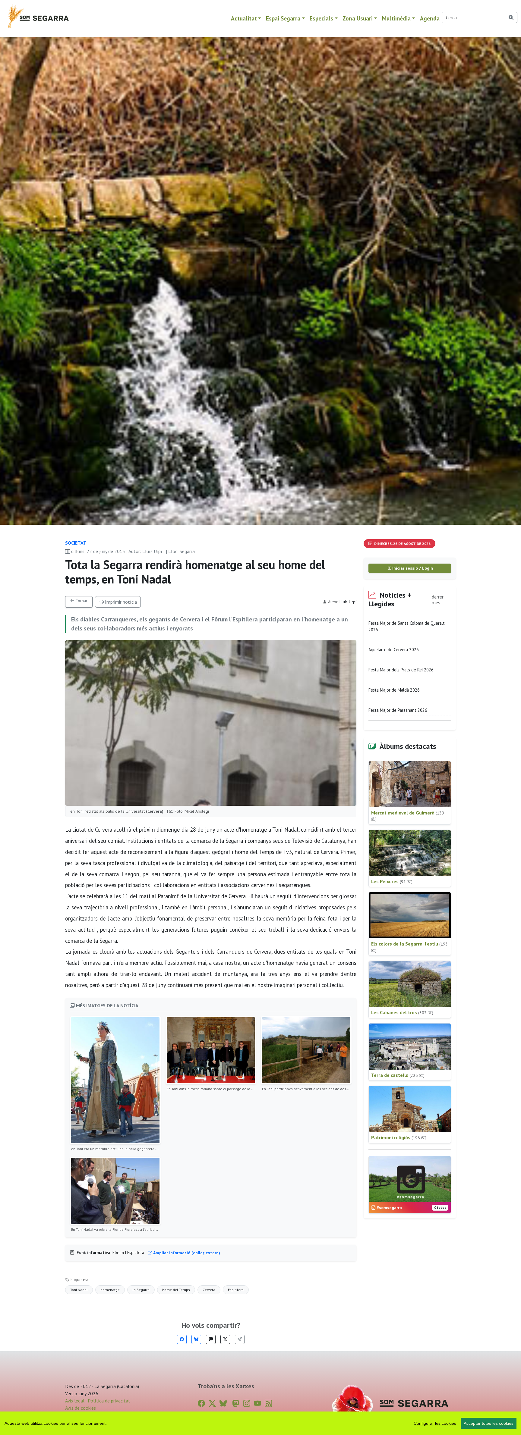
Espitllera (236, 1289)
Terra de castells (398, 1075)
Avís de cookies (80, 1408)
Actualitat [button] (244, 18)
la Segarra (141, 1289)
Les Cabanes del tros (402, 1012)
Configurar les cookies (435, 1423)
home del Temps (176, 1289)
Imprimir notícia (120, 602)
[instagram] (246, 1403)
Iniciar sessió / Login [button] (412, 568)
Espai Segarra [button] (283, 18)
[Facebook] (182, 1339)
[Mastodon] (211, 1339)
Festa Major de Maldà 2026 (394, 690)
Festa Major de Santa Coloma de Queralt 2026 (406, 626)
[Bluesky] (196, 1339)
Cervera (209, 1289)
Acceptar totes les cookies (488, 1423)
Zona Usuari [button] (358, 18)
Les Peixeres (391, 881)
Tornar (80, 600)
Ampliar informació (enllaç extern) (186, 1252)
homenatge (110, 1289)
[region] (260, 1423)
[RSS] (268, 1403)
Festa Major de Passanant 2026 (397, 710)
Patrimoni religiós (399, 1137)
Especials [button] (321, 18)
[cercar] (511, 17)
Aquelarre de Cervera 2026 (393, 649)
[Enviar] (240, 1339)
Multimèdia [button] (396, 18)
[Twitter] (225, 1339)
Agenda (430, 18)
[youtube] (257, 1403)
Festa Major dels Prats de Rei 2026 (401, 670)
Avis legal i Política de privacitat (97, 1401)
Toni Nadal (79, 1289)
